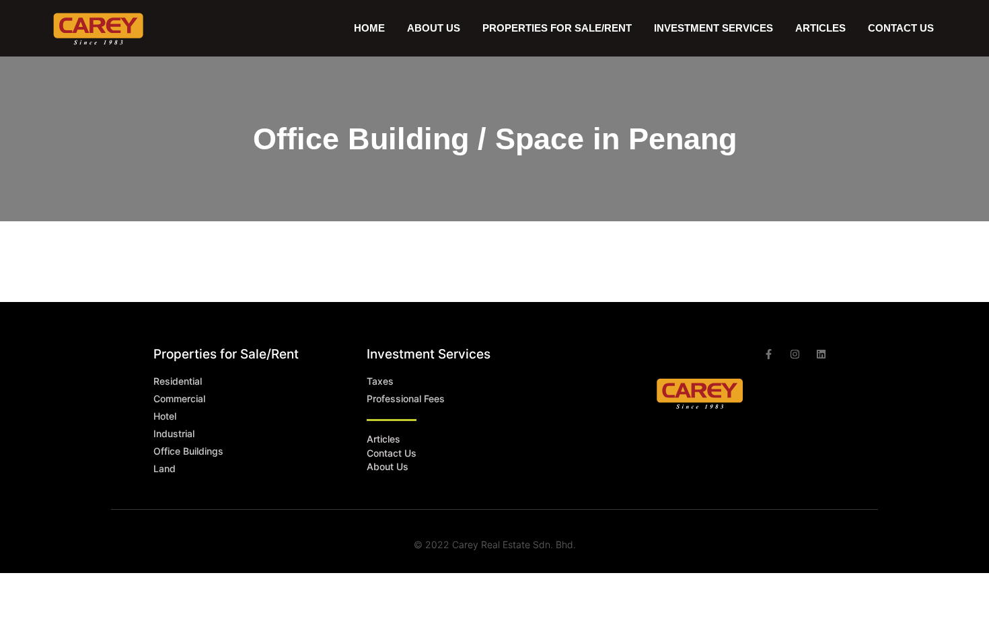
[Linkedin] (821, 354)
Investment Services (713, 28)
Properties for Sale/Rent (226, 354)
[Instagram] (795, 354)
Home (369, 28)
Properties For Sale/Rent (557, 28)
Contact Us (901, 28)
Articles (820, 28)
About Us (433, 28)
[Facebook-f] (769, 354)
